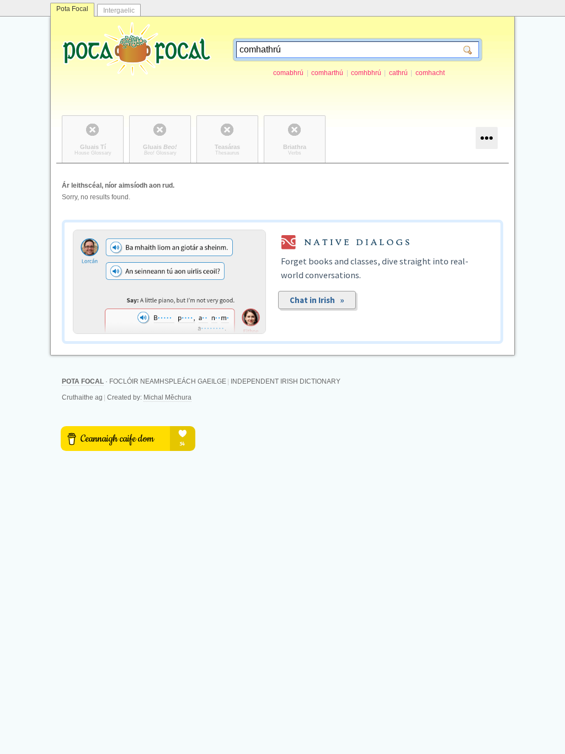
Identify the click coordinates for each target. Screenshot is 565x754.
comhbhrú (366, 73)
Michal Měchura (167, 397)
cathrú (398, 73)
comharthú (327, 73)
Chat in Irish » (317, 300)
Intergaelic (119, 10)
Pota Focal (72, 9)
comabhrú (288, 73)
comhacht (430, 73)
